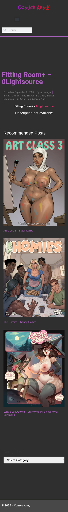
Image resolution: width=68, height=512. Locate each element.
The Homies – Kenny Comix (19, 321)
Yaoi (43, 99)
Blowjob (50, 95)
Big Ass (31, 95)
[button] (17, 19)
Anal (23, 95)
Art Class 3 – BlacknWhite (18, 230)
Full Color (20, 99)
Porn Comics (33, 99)
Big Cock (40, 95)
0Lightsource (45, 106)
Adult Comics (13, 95)
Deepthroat (8, 99)
